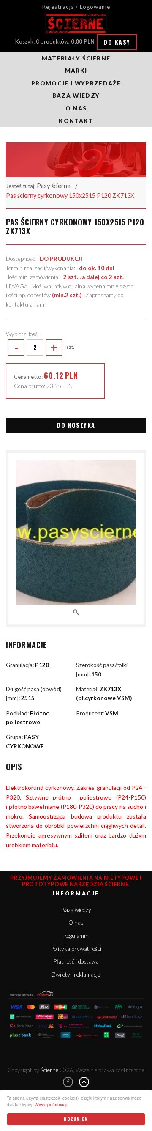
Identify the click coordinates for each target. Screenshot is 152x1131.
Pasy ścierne (54, 185)
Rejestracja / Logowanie (76, 6)
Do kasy (116, 42)
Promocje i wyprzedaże (76, 83)
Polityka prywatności (76, 948)
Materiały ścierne (76, 58)
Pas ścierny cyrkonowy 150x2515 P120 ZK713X (70, 195)
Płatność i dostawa (76, 961)
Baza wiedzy (76, 95)
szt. (44, 347)
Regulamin (76, 935)
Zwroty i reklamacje (76, 974)
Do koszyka (76, 425)
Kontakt (76, 121)
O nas (76, 108)
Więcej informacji (51, 1104)
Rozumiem (76, 1119)
